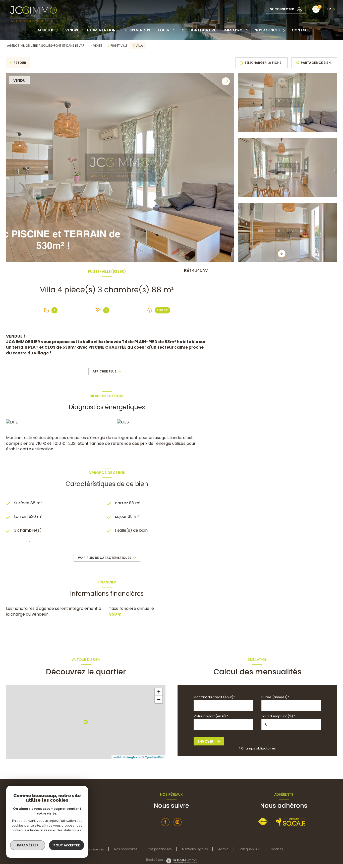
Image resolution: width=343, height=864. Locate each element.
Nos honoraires (125, 849)
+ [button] (158, 692)
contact (301, 30)
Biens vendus (137, 30)
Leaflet (117, 757)
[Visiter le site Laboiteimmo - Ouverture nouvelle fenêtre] (181, 861)
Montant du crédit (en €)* (214, 697)
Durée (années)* (275, 697)
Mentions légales (195, 849)
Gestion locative (199, 30)
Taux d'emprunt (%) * (278, 716)
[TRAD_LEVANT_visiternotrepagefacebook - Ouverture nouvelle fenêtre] (165, 822)
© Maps (131, 757)
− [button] (158, 699)
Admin (223, 849)
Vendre (72, 30)
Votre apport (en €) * (211, 716)
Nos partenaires (160, 849)
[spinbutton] (291, 724)
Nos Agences (267, 30)
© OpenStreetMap (153, 757)
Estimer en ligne (102, 30)
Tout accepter (66, 845)
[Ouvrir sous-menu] (58, 30)
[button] (282, 254)
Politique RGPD (249, 849)
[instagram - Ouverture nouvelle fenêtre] (178, 822)
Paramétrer (27, 845)
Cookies (277, 849)
